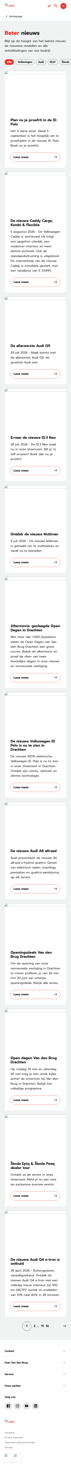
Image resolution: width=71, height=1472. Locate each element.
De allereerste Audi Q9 (30, 345)
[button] (64, 1326)
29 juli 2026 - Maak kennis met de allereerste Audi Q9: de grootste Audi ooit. (33, 357)
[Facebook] (8, 1406)
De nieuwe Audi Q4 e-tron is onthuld (35, 1261)
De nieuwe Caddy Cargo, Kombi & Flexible (32, 223)
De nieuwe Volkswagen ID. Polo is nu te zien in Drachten (33, 745)
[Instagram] (17, 1406)
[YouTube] (26, 1406)
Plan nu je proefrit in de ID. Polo (34, 122)
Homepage (15, 16)
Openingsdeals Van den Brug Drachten (31, 954)
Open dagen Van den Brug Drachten (34, 1060)
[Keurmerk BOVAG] (9, 1458)
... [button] (38, 1326)
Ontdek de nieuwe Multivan (34, 534)
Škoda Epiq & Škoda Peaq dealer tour (33, 1165)
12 (47, 1326)
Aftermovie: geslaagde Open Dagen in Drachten (35, 628)
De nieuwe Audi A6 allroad (34, 851)
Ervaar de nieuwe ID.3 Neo (33, 437)
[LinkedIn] (35, 1406)
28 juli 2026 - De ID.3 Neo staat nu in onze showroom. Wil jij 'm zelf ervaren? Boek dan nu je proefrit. (33, 451)
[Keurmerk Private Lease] (18, 1458)
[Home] (9, 6)
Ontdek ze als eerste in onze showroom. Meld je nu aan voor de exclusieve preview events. (33, 1179)
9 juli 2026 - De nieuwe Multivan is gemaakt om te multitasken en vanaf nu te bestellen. (35, 546)
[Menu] (63, 6)
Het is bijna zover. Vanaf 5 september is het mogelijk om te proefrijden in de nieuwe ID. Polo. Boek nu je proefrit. (35, 138)
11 (42, 1326)
